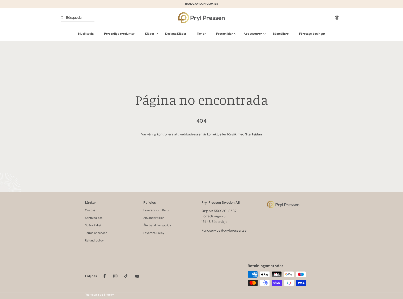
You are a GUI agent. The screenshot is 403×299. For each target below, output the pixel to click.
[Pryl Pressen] (201, 18)
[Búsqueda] (63, 17)
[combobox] (77, 17)
